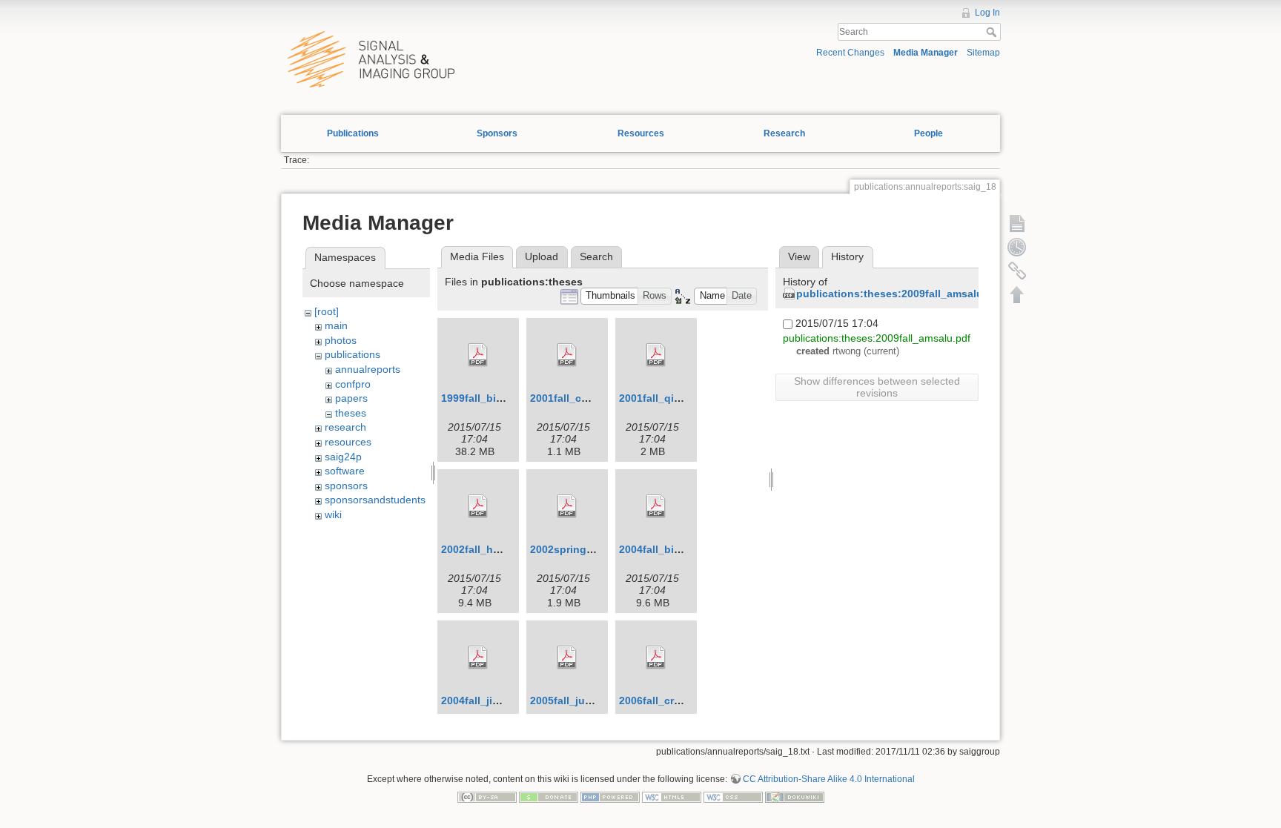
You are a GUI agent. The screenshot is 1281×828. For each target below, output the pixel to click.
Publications (353, 133)
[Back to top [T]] (1017, 294)
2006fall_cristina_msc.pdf (684, 700)
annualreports (367, 369)
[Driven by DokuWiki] (794, 796)
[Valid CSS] (733, 796)
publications (352, 354)
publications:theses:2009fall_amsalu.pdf (899, 293)
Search (993, 32)
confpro (353, 384)
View (799, 256)
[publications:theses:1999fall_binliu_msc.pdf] (478, 355)
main (336, 325)
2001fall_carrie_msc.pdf (590, 398)
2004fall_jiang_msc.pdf (499, 700)
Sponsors (497, 133)
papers (351, 398)
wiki (333, 514)
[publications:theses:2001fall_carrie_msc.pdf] (567, 355)
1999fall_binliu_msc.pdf (501, 398)
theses (350, 413)
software (345, 471)
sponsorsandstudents (375, 500)
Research (784, 133)
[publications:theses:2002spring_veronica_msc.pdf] (567, 506)
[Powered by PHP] (610, 796)
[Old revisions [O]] (1017, 247)
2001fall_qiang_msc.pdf (679, 398)
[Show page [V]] (1017, 223)
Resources (641, 133)
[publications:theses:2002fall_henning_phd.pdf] (478, 506)
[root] (326, 311)
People (928, 133)
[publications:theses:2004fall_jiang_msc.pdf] (478, 657)
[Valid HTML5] (671, 796)
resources (348, 442)
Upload (541, 256)
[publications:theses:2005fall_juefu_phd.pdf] (567, 657)
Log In (987, 12)
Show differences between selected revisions (877, 387)
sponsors (346, 485)
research (345, 427)
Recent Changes (850, 52)
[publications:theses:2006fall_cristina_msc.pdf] (656, 657)
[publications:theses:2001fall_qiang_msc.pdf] (656, 355)
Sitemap (983, 52)
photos (341, 340)
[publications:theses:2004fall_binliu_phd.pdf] (656, 506)
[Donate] (548, 796)
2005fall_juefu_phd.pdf (588, 700)
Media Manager (925, 52)
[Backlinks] (1017, 270)
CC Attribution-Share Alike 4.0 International (829, 779)
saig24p (343, 457)
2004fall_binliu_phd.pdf (679, 549)
